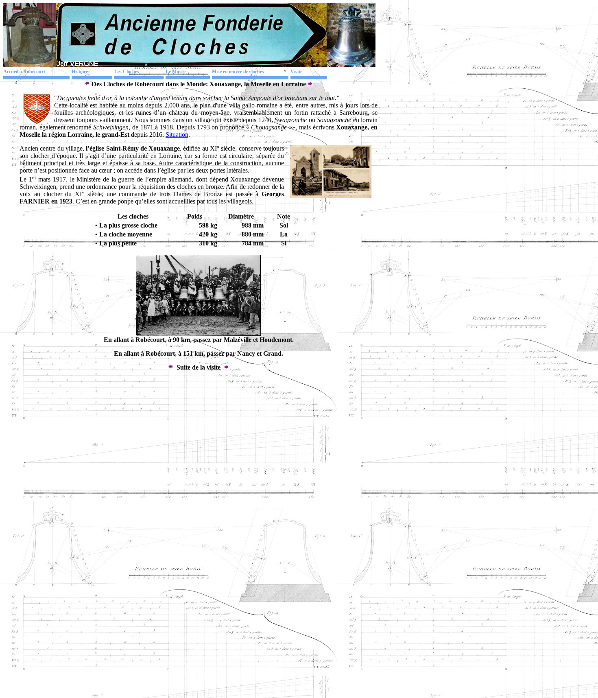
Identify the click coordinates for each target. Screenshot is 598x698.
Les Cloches (126, 71)
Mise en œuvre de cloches (238, 71)
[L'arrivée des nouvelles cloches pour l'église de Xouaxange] (198, 333)
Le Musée (176, 71)
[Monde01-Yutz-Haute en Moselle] (310, 84)
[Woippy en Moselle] (87, 84)
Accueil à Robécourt (24, 71)
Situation (177, 134)
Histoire (80, 71)
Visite (296, 71)
